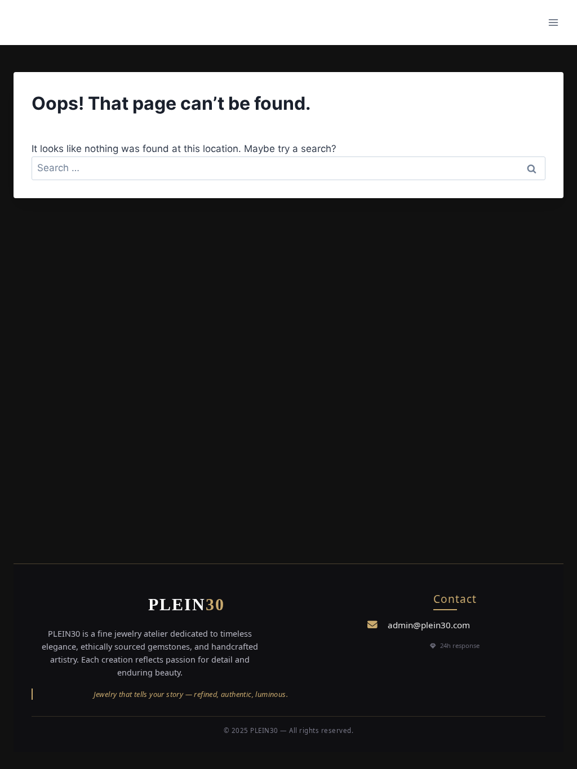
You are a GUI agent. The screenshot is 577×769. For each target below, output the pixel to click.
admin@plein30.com (429, 625)
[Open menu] (553, 22)
